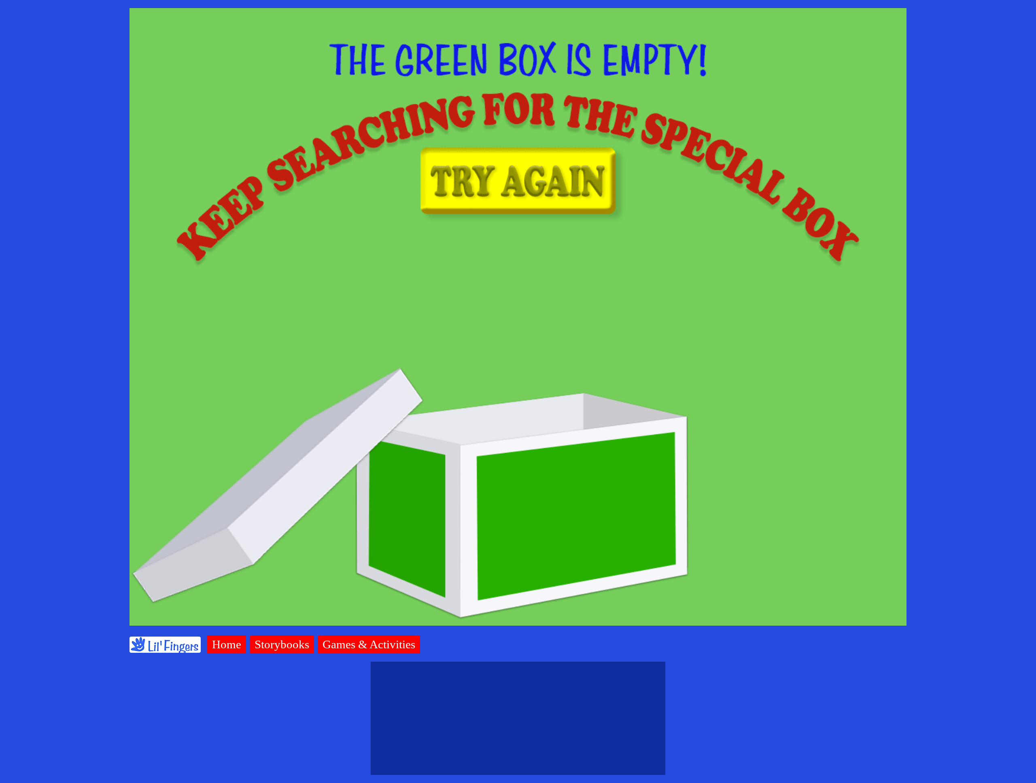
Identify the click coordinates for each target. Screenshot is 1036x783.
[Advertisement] (518, 718)
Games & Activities (369, 644)
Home (226, 644)
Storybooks (282, 644)
